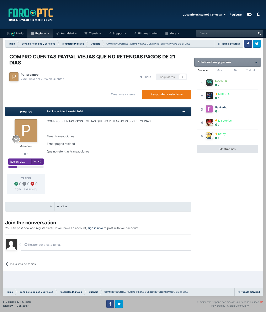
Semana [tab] (203, 70)
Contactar (22, 305)
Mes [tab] (219, 70)
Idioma (7, 305)
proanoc (32, 74)
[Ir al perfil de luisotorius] (209, 122)
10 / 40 (37, 161)
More (173, 33)
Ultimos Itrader (147, 33)
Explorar (40, 33)
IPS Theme (9, 301)
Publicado (65, 111)
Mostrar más (227, 149)
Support (117, 33)
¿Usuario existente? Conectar (203, 14)
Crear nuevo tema (123, 94)
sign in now (95, 228)
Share (146, 77)
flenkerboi (221, 107)
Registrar (236, 14)
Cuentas (58, 79)
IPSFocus (25, 301)
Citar (64, 206)
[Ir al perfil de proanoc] (13, 76)
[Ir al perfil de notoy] (209, 135)
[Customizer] (249, 14)
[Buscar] (259, 33)
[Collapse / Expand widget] (256, 62)
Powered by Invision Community (230, 305)
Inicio (19, 33)
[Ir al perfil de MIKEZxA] (209, 95)
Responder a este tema (167, 94)
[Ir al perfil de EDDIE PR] (209, 82)
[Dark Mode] (258, 14)
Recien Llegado (20, 161)
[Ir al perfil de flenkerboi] (209, 108)
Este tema (244, 33)
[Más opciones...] (183, 111)
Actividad (67, 33)
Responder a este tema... (44, 244)
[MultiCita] (50, 206)
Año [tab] (236, 70)
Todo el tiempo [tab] (253, 70)
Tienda (93, 33)
